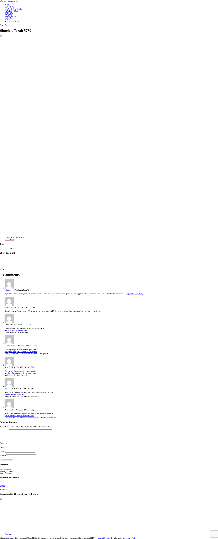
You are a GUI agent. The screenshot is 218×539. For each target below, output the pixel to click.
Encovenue (9, 307)
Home (7, 5)
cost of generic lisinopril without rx (17, 330)
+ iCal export (9, 240)
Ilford (2, 482)
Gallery (9, 13)
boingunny (8, 290)
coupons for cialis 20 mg (134, 294)
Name (2, 447)
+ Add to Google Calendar (14, 238)
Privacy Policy (131, 538)
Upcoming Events (13, 9)
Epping (2, 486)
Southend (3, 490)
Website (3, 455)
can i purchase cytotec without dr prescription (21, 352)
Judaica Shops (12, 21)
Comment (4, 443)
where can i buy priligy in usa (89, 311)
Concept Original (104, 538)
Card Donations (5, 469)
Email (2, 451)
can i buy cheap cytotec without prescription (20, 373)
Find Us (8, 15)
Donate (8, 19)
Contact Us (10, 17)
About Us (9, 7)
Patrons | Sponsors (6, 471)
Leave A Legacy (6, 473)
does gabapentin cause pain (14, 394)
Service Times (11, 11)
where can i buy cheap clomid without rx (19, 416)
